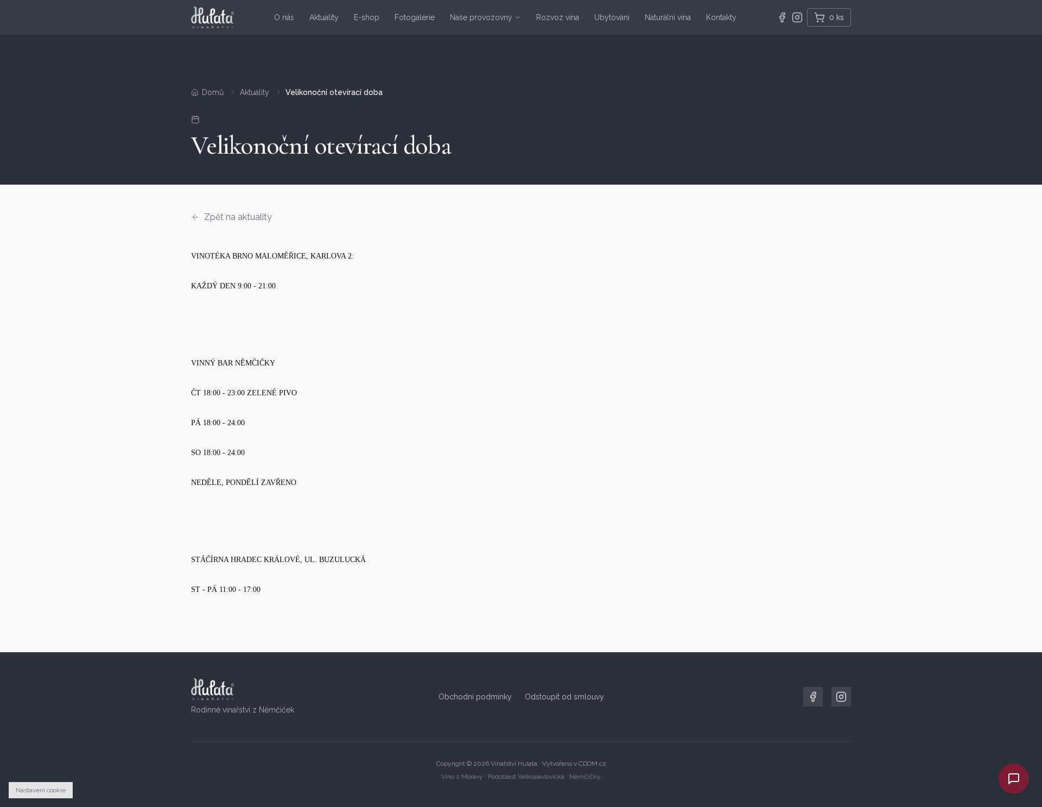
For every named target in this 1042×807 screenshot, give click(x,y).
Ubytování (612, 17)
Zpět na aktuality (238, 217)
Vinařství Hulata (514, 763)
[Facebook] (782, 17)
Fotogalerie (415, 17)
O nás (284, 17)
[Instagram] (797, 17)
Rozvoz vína (557, 17)
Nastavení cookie (41, 790)
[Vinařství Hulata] (212, 17)
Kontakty (721, 17)
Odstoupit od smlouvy (564, 696)
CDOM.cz (592, 763)
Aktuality (324, 17)
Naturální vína (668, 17)
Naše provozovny (481, 17)
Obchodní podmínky (475, 696)
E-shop (366, 17)
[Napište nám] (1014, 779)
